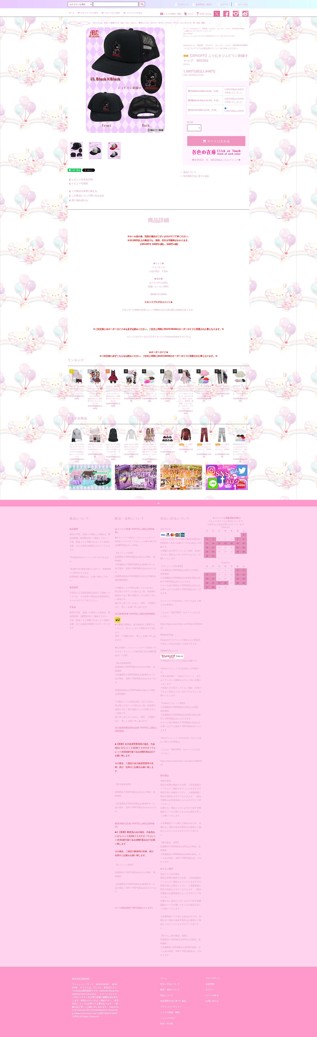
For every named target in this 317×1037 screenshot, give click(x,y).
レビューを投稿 (80, 183)
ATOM (170, 1023)
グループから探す (112, 13)
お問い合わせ (205, 14)
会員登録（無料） (204, 4)
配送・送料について (170, 989)
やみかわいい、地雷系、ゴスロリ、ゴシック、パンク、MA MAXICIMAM (217, 29)
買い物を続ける (80, 200)
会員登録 (210, 984)
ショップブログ (167, 1018)
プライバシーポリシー (171, 1007)
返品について (189, 172)
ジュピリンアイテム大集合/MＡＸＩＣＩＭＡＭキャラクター (213, 36)
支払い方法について (170, 984)
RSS (162, 1023)
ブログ (191, 14)
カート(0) (243, 4)
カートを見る (212, 995)
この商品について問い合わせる (88, 195)
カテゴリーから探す (89, 13)
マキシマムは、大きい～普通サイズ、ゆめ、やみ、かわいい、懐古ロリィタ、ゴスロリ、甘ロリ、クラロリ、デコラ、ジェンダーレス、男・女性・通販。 (149, 23)
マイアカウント (213, 978)
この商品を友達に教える (84, 191)
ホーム (71, 13)
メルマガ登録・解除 (172, 14)
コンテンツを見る (134, 13)
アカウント (183, 4)
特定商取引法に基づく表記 (196, 176)
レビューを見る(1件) (82, 179)
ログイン (224, 4)
